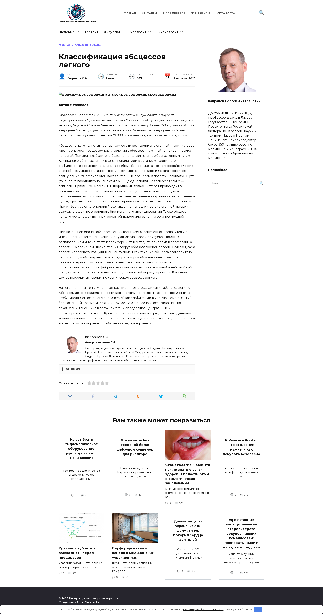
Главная (129, 13)
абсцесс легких (92, 161)
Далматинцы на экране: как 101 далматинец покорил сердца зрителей (188, 530)
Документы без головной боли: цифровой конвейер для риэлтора (134, 447)
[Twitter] (67, 369)
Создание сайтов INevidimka (79, 602)
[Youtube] (73, 369)
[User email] (78, 369)
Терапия (91, 32)
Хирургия (112, 32)
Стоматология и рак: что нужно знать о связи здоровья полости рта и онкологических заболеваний (187, 474)
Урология (138, 32)
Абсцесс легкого (72, 145)
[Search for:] (236, 183)
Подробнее (217, 170)
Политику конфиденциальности (203, 609)
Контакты (149, 13)
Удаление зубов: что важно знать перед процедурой (77, 552)
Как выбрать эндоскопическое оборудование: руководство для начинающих (81, 448)
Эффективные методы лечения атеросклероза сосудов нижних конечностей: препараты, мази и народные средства (241, 533)
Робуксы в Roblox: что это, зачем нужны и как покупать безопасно (241, 447)
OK (258, 609)
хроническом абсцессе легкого (133, 277)
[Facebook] (62, 369)
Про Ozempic (200, 13)
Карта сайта (225, 13)
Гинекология (168, 32)
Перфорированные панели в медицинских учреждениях (133, 552)
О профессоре (174, 13)
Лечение (67, 32)
